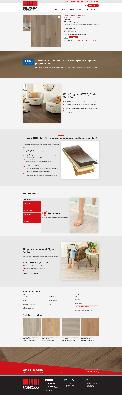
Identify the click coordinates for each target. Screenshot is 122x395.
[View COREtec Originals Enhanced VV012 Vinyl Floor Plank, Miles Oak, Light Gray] (26, 19)
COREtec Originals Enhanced (84, 40)
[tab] (32, 199)
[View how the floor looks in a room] (26, 27)
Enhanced (82, 15)
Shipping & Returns (92, 383)
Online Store (67, 15)
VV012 (94, 40)
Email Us (50, 390)
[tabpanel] (70, 215)
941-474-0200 (84, 1)
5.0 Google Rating (71, 1)
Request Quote (90, 371)
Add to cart (73, 37)
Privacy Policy (90, 386)
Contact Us (90, 385)
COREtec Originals (75, 15)
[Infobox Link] (55, 214)
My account (90, 382)
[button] (93, 5)
